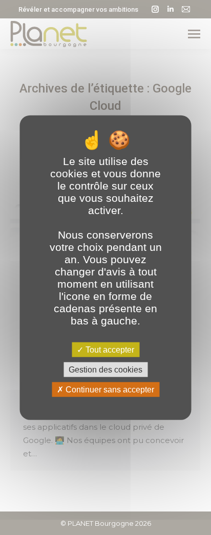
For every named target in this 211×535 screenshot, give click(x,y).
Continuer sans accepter (109, 389)
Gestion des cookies (105, 369)
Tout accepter (108, 349)
